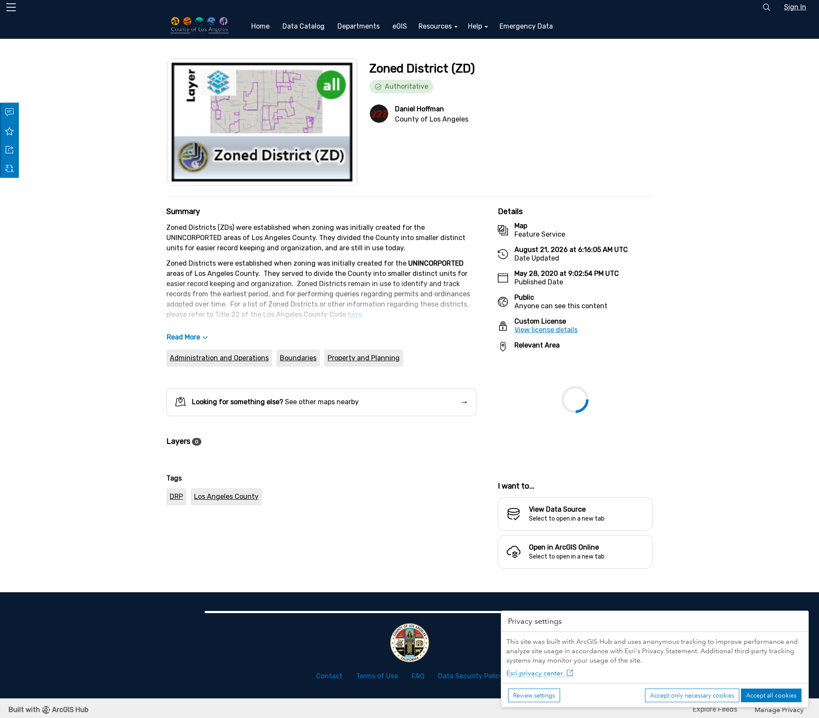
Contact (329, 676)
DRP (176, 496)
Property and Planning (364, 358)
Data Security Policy (470, 676)
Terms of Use (377, 676)
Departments (358, 26)
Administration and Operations (219, 358)
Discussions (9, 112)
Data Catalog (303, 26)
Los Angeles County (226, 496)
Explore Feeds (715, 709)
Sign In (795, 7)
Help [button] (476, 26)
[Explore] (575, 412)
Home (260, 26)
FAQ (418, 676)
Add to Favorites (9, 131)
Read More (183, 337)
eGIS (399, 26)
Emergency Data (526, 26)
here (355, 314)
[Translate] (9, 168)
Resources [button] (435, 26)
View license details (546, 330)
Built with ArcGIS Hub (48, 710)
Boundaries (298, 358)
